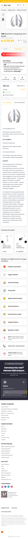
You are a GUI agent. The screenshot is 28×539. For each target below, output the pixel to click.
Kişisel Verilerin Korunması (8, 446)
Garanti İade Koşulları (7, 455)
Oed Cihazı (14, 508)
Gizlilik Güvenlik (5, 457)
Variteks (3, 439)
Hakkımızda (4, 471)
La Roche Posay (5, 437)
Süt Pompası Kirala (6, 511)
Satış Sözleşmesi (5, 453)
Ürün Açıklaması (7, 102)
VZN (2, 34)
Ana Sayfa (3, 10)
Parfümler (3, 420)
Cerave (3, 433)
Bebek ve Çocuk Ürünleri (7, 413)
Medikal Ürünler (11, 10)
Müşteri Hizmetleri (5, 475)
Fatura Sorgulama (6, 473)
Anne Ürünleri (4, 407)
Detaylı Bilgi (17, 71)
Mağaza (3, 477)
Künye (2, 468)
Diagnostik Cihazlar (21, 10)
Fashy (2, 435)
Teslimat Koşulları (5, 449)
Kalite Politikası (5, 464)
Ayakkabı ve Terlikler (6, 411)
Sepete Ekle (18, 49)
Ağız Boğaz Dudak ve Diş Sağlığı (9, 409)
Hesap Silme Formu (6, 479)
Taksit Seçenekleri (19, 102)
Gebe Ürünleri (4, 415)
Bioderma (3, 431)
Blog (2, 466)
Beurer (3, 426)
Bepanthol (4, 429)
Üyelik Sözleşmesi (5, 451)
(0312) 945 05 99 (20, 346)
